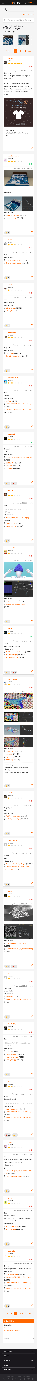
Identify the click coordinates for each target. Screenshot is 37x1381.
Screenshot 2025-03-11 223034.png (18, 1283)
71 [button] (19, 45)
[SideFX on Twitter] (9, 1379)
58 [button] (30, 42)
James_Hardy (12, 679)
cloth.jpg (9, 1051)
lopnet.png (9, 760)
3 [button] (7, 37)
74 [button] (24, 45)
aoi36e (10, 240)
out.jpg (8, 401)
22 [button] (5, 39)
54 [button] (24, 42)
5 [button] (10, 37)
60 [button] (33, 42)
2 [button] (5, 37)
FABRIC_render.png (13, 816)
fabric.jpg (9, 996)
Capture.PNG (10, 523)
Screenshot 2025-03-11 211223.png (18, 409)
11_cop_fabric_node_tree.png (16, 604)
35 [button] (25, 39)
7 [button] (13, 37)
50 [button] (17, 42)
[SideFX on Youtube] (28, 1379)
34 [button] (24, 39)
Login (33, 3)
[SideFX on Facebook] (4, 1379)
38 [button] (30, 39)
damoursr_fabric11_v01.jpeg (16, 864)
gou (9, 1081)
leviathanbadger (13, 156)
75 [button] (25, 45)
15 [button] (25, 37)
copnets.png (10, 751)
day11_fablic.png (12, 1226)
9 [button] (16, 37)
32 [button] (21, 39)
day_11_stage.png (12, 657)
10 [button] (17, 37)
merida (10, 285)
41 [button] (4, 42)
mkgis (10, 891)
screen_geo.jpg (11, 1054)
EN (27, 3)
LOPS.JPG (9, 466)
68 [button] (14, 45)
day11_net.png (11, 1229)
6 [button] (11, 37)
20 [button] (33, 37)
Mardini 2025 (19, 20)
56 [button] (27, 42)
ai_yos (10, 1198)
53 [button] (22, 42)
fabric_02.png (11, 311)
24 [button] (8, 39)
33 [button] (22, 39)
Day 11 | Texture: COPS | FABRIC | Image (28, 20)
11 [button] (19, 37)
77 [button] (28, 45)
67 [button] (13, 45)
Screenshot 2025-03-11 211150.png (18, 404)
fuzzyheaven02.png (12, 1109)
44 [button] (8, 42)
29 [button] (16, 39)
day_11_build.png (12, 654)
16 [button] (27, 37)
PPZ (9, 973)
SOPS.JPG (9, 468)
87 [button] (22, 47)
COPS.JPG (9, 463)
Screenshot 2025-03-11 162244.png (18, 1117)
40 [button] (33, 39)
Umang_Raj (12, 1251)
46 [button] (11, 42)
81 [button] (13, 47)
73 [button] (22, 45)
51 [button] (19, 42)
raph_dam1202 (13, 840)
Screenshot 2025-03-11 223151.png (18, 1288)
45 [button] (10, 42)
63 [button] (7, 45)
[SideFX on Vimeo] (24, 1379)
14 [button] (24, 37)
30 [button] (17, 39)
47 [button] (13, 42)
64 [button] (8, 45)
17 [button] (28, 37)
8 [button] (14, 37)
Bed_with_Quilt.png (13, 215)
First (7, 51)
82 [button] (14, 47)
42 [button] (5, 42)
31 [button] (19, 39)
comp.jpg (9, 754)
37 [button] (28, 39)
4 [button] (8, 37)
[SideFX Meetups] (20, 1379)
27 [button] (13, 39)
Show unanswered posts (12, 1330)
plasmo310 (11, 548)
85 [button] (19, 47)
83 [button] (16, 47)
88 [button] (24, 47)
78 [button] (30, 45)
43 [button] (7, 42)
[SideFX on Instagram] (12, 1379)
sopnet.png (10, 757)
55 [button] (25, 42)
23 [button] (7, 39)
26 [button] (11, 39)
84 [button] (17, 47)
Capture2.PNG (11, 526)
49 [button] (16, 42)
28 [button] (14, 39)
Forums (10, 20)
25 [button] (10, 39)
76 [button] (27, 45)
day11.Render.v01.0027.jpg (15, 652)
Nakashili (11, 1142)
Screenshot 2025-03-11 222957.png (18, 1277)
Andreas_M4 (12, 332)
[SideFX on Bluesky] (16, 1379)
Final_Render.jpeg (12, 1274)
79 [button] (31, 45)
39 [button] (31, 39)
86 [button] (21, 47)
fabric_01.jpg (10, 308)
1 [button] (4, 37)
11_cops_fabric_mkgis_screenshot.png (19, 949)
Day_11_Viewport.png (13, 356)
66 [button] (11, 45)
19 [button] (31, 37)
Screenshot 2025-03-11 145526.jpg (18, 999)
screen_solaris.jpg (12, 1057)
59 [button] (31, 42)
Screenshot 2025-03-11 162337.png (18, 1112)
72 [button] (21, 45)
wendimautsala (13, 378)
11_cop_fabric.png (12, 601)
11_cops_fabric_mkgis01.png (16, 943)
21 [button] (4, 39)
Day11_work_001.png (13, 1176)
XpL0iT (10, 628)
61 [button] (4, 45)
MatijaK (10, 490)
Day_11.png (10, 353)
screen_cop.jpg (11, 1060)
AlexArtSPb (12, 1024)
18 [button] (30, 37)
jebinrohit (11, 434)
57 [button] (28, 42)
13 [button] (22, 37)
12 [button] (21, 37)
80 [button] (33, 45)
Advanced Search (28, 14)
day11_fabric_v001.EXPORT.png (17, 518)
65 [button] (10, 45)
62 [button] (5, 45)
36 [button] (27, 39)
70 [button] (17, 45)
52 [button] (21, 42)
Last (29, 51)
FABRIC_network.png (13, 819)
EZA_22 (10, 793)
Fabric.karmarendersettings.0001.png (19, 457)
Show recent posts (10, 1328)
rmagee (10, 58)
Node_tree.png (11, 218)
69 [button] (16, 45)
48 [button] (14, 42)
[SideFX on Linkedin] (32, 1379)
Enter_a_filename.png (13, 260)
